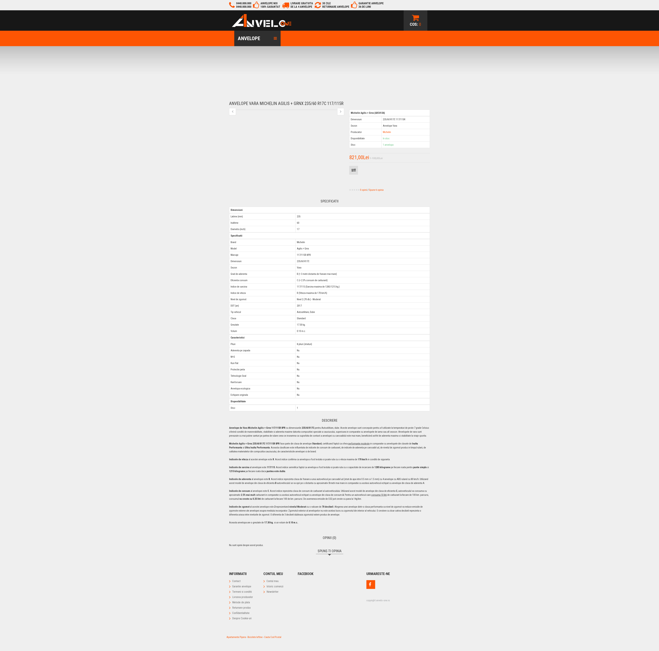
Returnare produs (241, 607)
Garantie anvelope (241, 586)
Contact (236, 581)
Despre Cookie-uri (242, 618)
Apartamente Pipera (236, 637)
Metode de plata (241, 602)
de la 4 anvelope (301, 6)
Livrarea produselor (242, 597)
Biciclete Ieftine (255, 637)
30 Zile (326, 3)
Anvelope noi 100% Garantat (270, 5)
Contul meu (273, 581)
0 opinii (363, 190)
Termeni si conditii (242, 591)
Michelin (387, 132)
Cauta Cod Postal (272, 637)
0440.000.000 (243, 3)
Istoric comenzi (275, 586)
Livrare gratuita (302, 3)
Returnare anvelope (335, 6)
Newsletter (273, 591)
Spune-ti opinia (376, 190)
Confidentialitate (241, 613)
